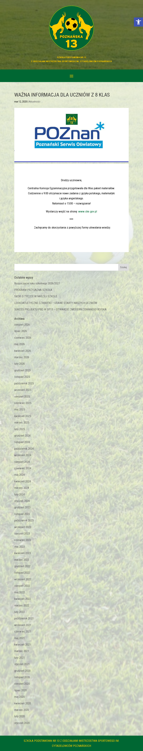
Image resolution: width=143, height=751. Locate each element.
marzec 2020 (21, 710)
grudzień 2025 (22, 370)
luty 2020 (19, 716)
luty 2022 (19, 612)
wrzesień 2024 (22, 455)
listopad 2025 (22, 376)
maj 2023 (19, 546)
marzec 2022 (21, 605)
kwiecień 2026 (22, 350)
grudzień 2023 (22, 507)
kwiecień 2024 (22, 481)
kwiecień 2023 (22, 553)
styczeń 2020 (22, 723)
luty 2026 (19, 363)
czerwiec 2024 (22, 468)
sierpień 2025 (22, 396)
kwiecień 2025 (22, 416)
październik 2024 (24, 448)
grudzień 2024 (22, 435)
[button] (138, 22)
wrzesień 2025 (22, 390)
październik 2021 (24, 618)
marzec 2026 (21, 357)
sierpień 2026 (22, 324)
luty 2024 (19, 494)
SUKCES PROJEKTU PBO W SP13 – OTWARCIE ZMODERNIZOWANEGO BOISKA (60, 309)
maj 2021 (19, 638)
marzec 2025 (21, 422)
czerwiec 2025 (22, 403)
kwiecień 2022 (22, 599)
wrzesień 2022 (22, 579)
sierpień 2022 (22, 585)
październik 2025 (24, 383)
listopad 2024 (22, 442)
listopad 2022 (22, 572)
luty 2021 (19, 657)
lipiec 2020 (20, 690)
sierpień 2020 (22, 683)
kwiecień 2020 (22, 703)
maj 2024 (19, 474)
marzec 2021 (21, 651)
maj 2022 (19, 592)
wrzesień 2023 (22, 527)
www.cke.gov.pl (87, 211)
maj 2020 (19, 696)
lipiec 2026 (20, 331)
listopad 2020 (22, 677)
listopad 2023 (22, 514)
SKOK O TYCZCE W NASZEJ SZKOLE (35, 296)
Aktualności (34, 101)
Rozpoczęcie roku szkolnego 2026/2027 (37, 283)
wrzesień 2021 (22, 625)
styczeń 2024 (22, 501)
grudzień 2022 (22, 566)
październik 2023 (24, 520)
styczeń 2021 (22, 664)
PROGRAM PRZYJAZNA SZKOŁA (33, 290)
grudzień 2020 (22, 670)
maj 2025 (19, 409)
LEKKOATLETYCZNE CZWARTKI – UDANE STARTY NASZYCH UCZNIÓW (55, 303)
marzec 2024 (21, 487)
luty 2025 (19, 429)
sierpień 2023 (22, 533)
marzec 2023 (21, 559)
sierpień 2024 (22, 461)
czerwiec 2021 (22, 631)
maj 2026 (19, 344)
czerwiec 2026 (22, 337)
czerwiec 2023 (22, 540)
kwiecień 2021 (22, 644)
